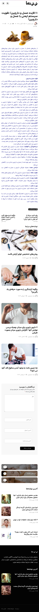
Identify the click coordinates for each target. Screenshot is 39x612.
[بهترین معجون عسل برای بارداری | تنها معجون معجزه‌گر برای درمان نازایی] (6, 499)
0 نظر (11, 24)
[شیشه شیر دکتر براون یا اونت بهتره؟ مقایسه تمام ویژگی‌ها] (6, 535)
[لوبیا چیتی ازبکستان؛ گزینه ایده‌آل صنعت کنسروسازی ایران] (6, 511)
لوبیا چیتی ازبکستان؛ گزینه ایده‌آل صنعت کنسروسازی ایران (27, 508)
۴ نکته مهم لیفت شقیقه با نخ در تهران (25, 520)
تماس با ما (3, 609)
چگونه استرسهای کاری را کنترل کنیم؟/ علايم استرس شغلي (8, 218)
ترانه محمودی (31, 296)
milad (33, 258)
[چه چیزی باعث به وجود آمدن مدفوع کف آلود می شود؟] (19, 354)
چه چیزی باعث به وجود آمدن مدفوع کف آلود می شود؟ (20, 369)
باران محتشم (30, 24)
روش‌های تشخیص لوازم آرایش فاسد (23, 254)
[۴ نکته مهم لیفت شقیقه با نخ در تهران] (6, 523)
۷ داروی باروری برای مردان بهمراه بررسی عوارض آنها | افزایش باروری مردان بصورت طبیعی (21, 330)
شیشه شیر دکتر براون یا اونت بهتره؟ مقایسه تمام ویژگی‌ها (26, 533)
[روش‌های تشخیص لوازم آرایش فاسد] (19, 240)
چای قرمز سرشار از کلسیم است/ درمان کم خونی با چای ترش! (31, 218)
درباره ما (17, 609)
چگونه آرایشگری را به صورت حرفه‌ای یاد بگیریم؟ (22, 291)
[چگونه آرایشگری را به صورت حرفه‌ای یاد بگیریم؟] (19, 275)
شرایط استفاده (25, 562)
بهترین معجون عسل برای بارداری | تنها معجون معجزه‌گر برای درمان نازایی (25, 496)
